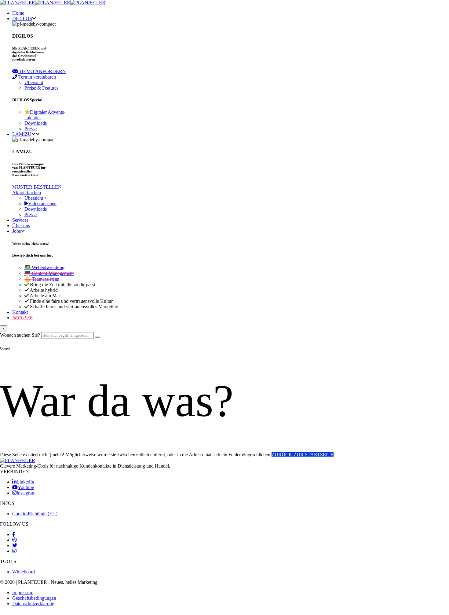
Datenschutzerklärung (33, 603)
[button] (39, 71)
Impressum (22, 592)
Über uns (21, 225)
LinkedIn (25, 481)
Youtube (26, 487)
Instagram (25, 492)
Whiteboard (23, 571)
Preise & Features (41, 88)
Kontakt (20, 312)
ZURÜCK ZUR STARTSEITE (303, 454)
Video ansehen (42, 203)
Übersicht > (35, 198)
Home (18, 13)
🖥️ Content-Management (49, 273)
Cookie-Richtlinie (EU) (34, 513)
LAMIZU (21, 134)
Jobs (16, 231)
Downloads (35, 123)
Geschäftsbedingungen (34, 598)
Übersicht (33, 82)
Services (20, 220)
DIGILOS (22, 18)
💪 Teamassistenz (41, 279)
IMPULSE (22, 317)
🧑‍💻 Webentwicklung (44, 267)
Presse (30, 128)
